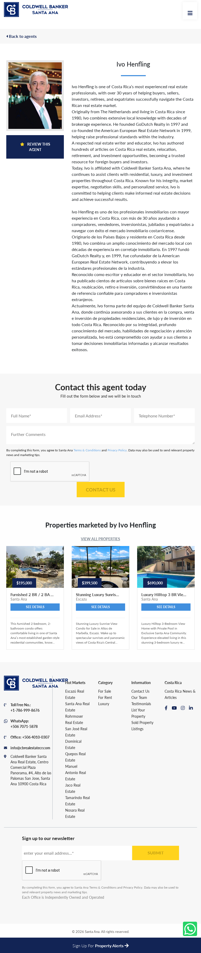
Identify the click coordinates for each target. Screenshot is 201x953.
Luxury (103, 703)
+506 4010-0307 (35, 737)
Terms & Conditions (87, 450)
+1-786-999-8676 (25, 710)
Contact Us (100, 489)
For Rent (105, 697)
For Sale (104, 691)
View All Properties (100, 538)
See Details (35, 607)
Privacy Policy (117, 450)
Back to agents (22, 36)
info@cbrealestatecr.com (30, 747)
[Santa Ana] (36, 9)
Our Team (139, 697)
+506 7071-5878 (24, 726)
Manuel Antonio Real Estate (75, 772)
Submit (156, 853)
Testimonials (141, 703)
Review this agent (38, 146)
